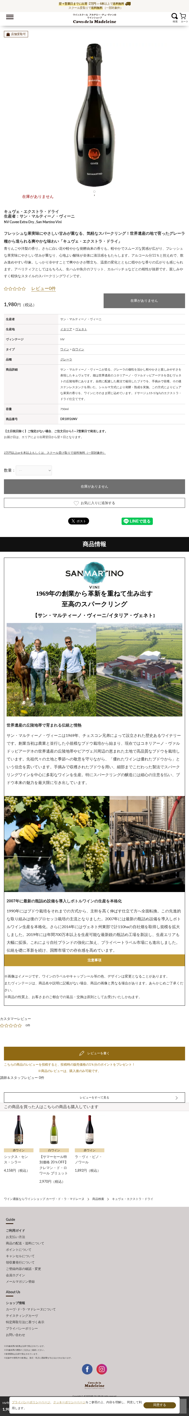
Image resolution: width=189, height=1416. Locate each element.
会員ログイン (15, 1275)
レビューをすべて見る (94, 1097)
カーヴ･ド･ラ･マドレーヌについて (31, 1309)
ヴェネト (81, 329)
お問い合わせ (15, 1335)
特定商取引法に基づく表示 (25, 1322)
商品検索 (98, 1198)
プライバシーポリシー (22, 1328)
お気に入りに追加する (98, 503)
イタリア (66, 329)
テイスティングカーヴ (22, 1316)
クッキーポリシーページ (69, 1402)
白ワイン (78, 349)
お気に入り (168, 16)
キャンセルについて (20, 1256)
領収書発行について (20, 1262)
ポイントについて (19, 1249)
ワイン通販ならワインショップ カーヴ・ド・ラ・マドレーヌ (94, 17)
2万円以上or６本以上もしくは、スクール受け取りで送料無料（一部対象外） (55, 452)
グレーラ (66, 359)
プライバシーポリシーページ (31, 1402)
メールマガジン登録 (20, 1281)
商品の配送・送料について (25, 1243)
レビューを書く (98, 1053)
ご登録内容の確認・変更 (23, 1269)
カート (183, 16)
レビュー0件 (43, 289)
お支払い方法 (15, 1237)
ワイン (64, 349)
